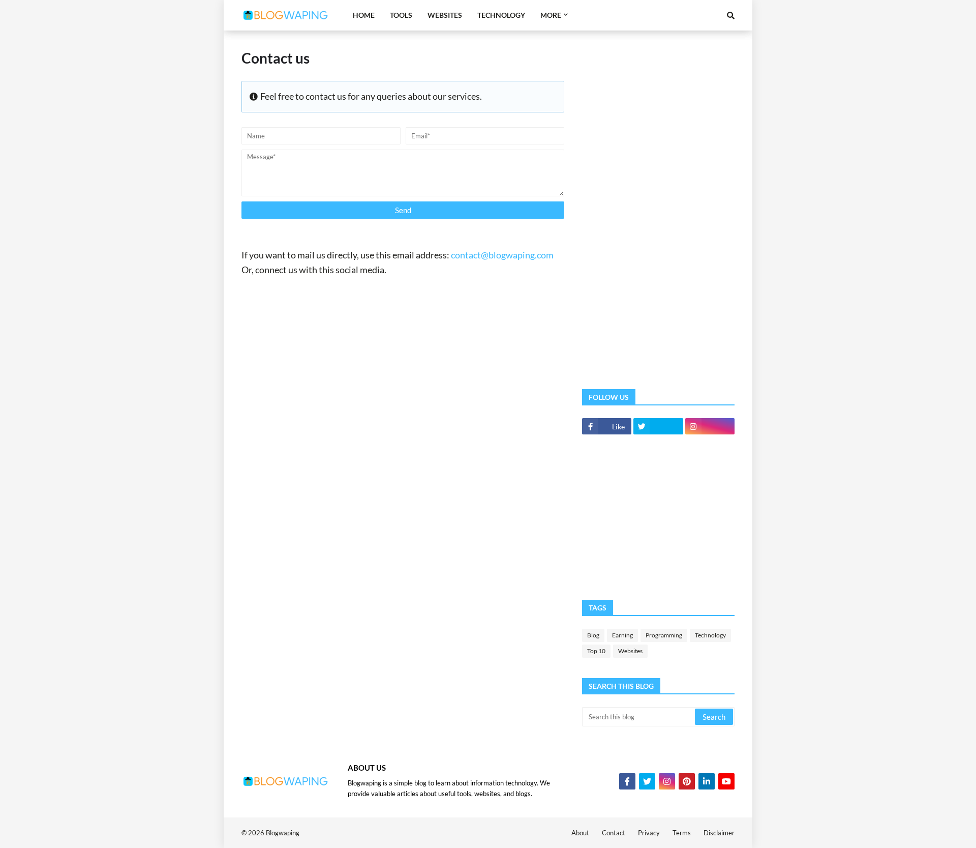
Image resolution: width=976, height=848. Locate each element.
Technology (710, 635)
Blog (593, 635)
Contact (613, 833)
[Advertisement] (658, 201)
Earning (622, 635)
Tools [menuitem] (401, 15)
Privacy (649, 833)
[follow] (658, 426)
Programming (664, 635)
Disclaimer (719, 833)
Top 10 (596, 651)
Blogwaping (282, 833)
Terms (682, 833)
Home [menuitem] (364, 15)
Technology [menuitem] (501, 15)
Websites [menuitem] (445, 15)
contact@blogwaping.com (502, 254)
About (580, 833)
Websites (630, 651)
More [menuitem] (550, 15)
